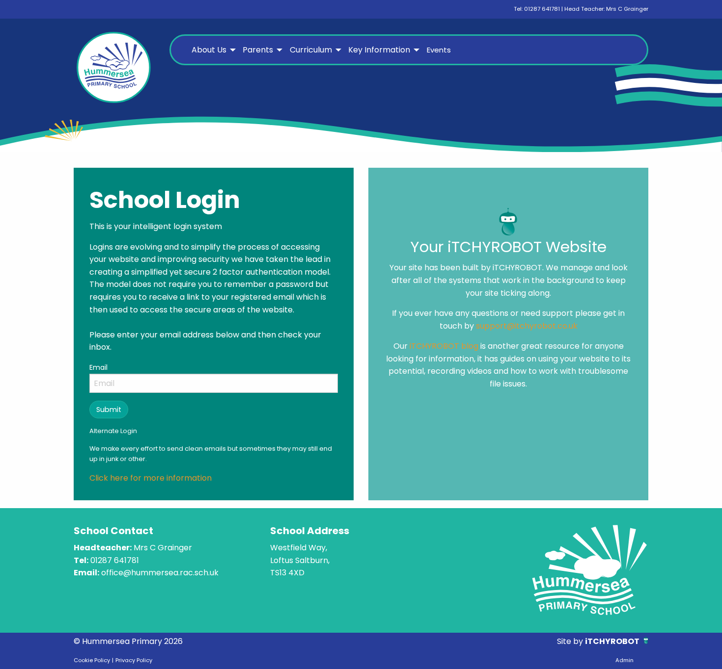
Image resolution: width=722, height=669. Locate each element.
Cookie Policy (92, 660)
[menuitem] (212, 50)
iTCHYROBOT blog (444, 346)
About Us (209, 49)
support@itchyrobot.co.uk (527, 326)
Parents (258, 49)
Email (98, 367)
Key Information (379, 49)
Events (439, 50)
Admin (624, 660)
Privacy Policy (133, 660)
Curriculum (311, 49)
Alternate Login (113, 431)
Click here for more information (150, 478)
